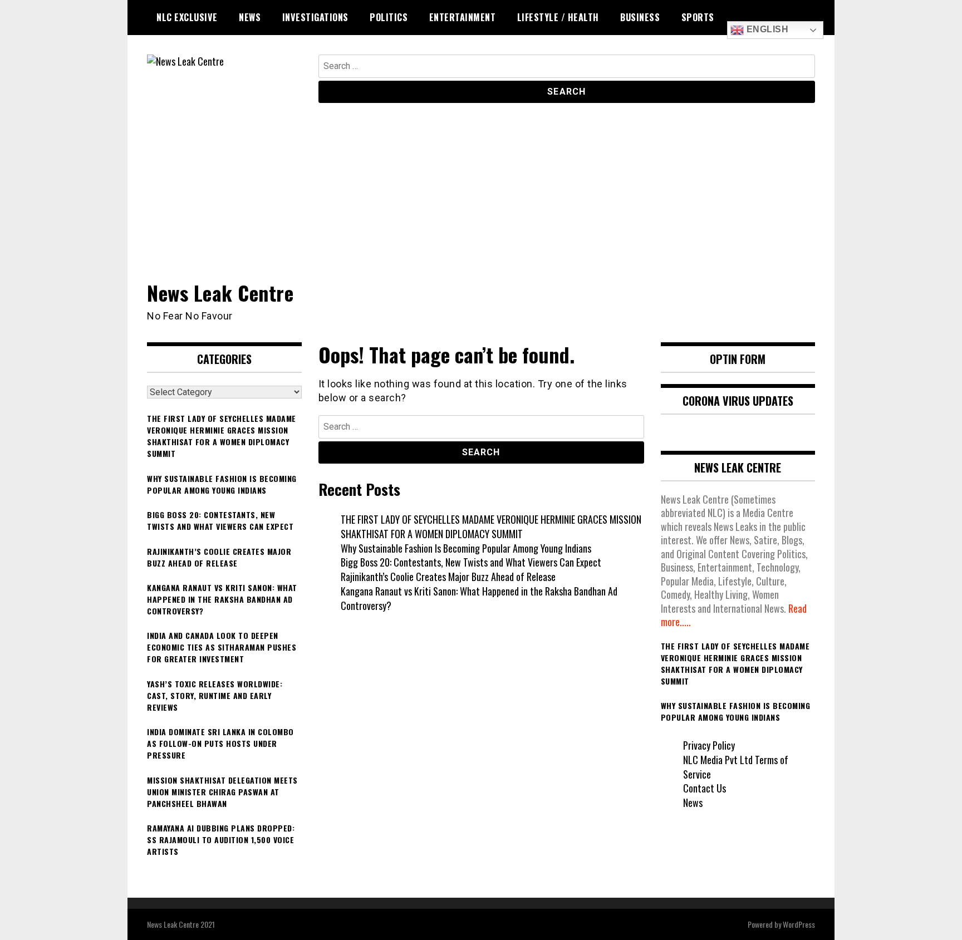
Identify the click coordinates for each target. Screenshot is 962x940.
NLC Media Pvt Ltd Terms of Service (735, 766)
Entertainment (462, 17)
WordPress (799, 924)
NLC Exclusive (187, 17)
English (766, 29)
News (250, 17)
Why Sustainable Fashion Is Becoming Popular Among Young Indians (466, 548)
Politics (389, 17)
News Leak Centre (220, 292)
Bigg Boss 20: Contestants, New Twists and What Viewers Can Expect (471, 562)
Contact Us (704, 788)
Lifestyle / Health (558, 17)
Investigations (315, 17)
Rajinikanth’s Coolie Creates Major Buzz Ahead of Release (448, 576)
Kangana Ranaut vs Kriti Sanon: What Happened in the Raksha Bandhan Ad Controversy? (479, 598)
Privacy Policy (709, 745)
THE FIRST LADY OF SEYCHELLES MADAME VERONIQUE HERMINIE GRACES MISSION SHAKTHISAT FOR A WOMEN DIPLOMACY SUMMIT (491, 526)
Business (640, 17)
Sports (697, 17)
